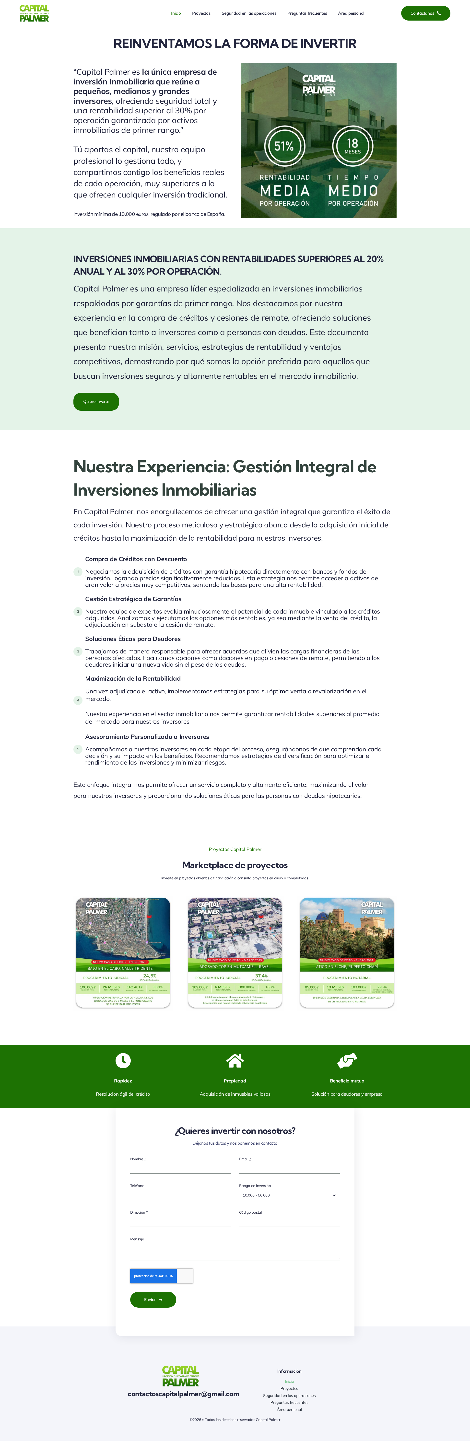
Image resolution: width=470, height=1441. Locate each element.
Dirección (139, 1212)
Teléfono (137, 1185)
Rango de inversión (255, 1185)
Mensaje (137, 1239)
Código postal (250, 1212)
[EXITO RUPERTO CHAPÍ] (347, 898)
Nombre (138, 1159)
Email (245, 1159)
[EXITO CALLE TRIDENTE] (123, 898)
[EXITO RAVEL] (235, 898)
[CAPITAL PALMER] (34, 7)
